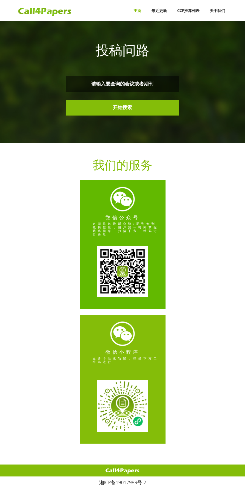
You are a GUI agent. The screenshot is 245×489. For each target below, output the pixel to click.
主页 (137, 10)
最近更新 (159, 10)
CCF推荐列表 (188, 10)
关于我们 (217, 10)
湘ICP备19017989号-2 (122, 482)
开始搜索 (122, 107)
